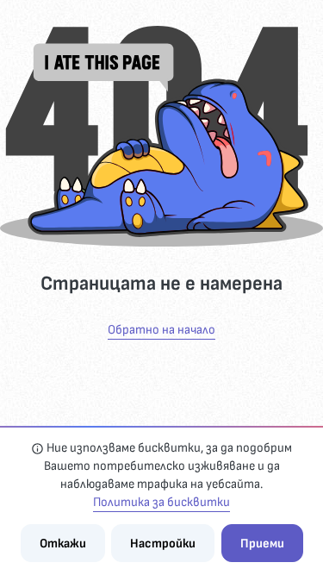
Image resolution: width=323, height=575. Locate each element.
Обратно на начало (161, 330)
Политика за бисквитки (161, 502)
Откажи (63, 543)
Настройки (163, 543)
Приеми (262, 543)
